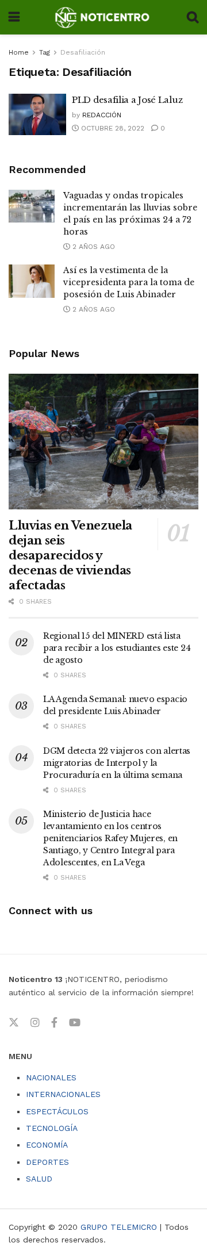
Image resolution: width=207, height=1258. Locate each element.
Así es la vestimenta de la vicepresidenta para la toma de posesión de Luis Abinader (128, 282)
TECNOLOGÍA (52, 1128)
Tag (44, 52)
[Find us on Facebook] (54, 1023)
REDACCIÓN (101, 115)
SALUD (39, 1178)
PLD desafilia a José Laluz (127, 99)
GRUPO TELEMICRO (118, 1227)
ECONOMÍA (47, 1144)
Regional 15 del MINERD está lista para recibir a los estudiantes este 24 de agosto (116, 648)
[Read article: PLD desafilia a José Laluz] (37, 114)
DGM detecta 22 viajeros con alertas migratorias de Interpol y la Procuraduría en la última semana (116, 763)
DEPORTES (47, 1162)
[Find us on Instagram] (35, 1023)
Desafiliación (82, 52)
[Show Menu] (14, 17)
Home (19, 52)
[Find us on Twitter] (14, 1023)
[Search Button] (192, 17)
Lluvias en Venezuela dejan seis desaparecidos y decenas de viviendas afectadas (70, 555)
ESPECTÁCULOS (57, 1111)
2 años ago (92, 247)
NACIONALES (51, 1077)
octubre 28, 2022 (111, 128)
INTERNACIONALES (63, 1094)
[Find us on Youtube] (74, 1023)
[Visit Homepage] (103, 17)
